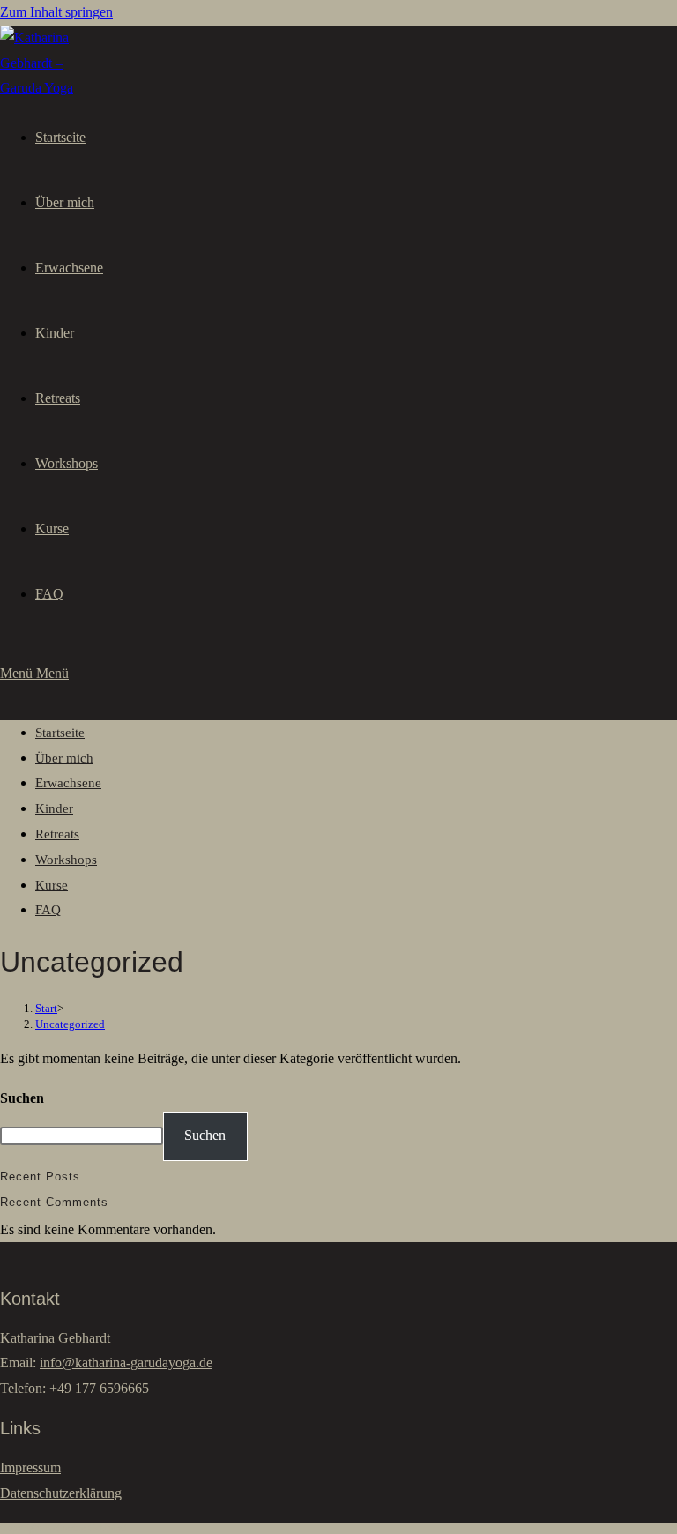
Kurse (51, 885)
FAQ (48, 910)
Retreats (57, 834)
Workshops (66, 860)
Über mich (64, 758)
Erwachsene (68, 783)
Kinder (54, 808)
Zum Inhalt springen (56, 11)
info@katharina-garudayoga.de (126, 1362)
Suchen (22, 1098)
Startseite (60, 733)
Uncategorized (70, 1024)
